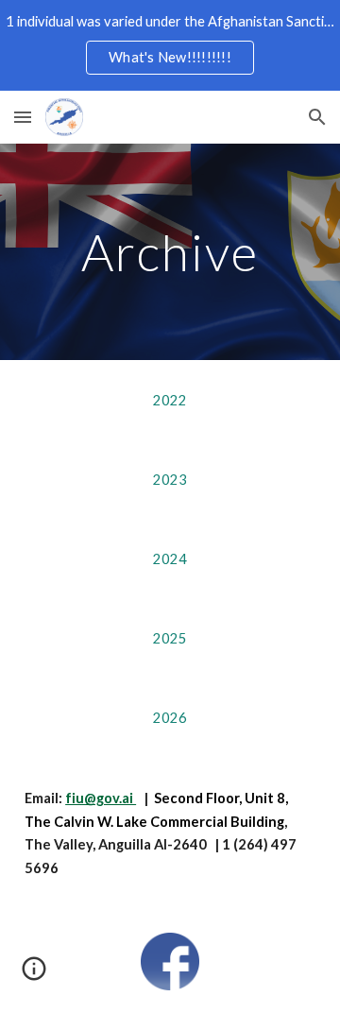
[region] (170, 45)
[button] (22, 117)
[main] (170, 251)
